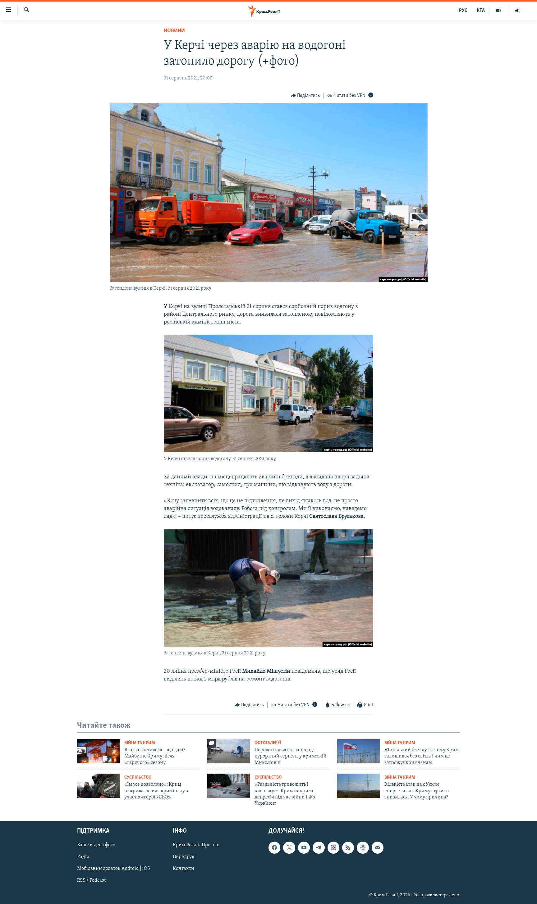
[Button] (305, 96)
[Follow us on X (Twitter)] (289, 847)
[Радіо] (517, 10)
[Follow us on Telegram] (318, 847)
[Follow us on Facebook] (274, 847)
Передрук (184, 856)
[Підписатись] (377, 847)
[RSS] (348, 847)
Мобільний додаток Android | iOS (113, 868)
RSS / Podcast (91, 880)
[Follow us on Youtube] (304, 847)
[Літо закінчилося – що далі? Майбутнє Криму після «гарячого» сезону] (98, 751)
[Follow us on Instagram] (333, 847)
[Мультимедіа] (498, 10)
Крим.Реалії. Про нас (196, 845)
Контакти (183, 868)
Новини (174, 31)
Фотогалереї (268, 743)
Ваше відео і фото (96, 845)
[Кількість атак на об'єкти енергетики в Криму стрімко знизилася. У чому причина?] (358, 786)
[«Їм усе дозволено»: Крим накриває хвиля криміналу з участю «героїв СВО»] (98, 786)
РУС (463, 10)
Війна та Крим (139, 743)
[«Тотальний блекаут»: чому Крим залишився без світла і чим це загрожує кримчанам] (358, 751)
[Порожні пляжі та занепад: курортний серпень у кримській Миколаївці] (228, 751)
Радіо (83, 856)
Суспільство (137, 777)
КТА (481, 10)
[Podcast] (363, 847)
